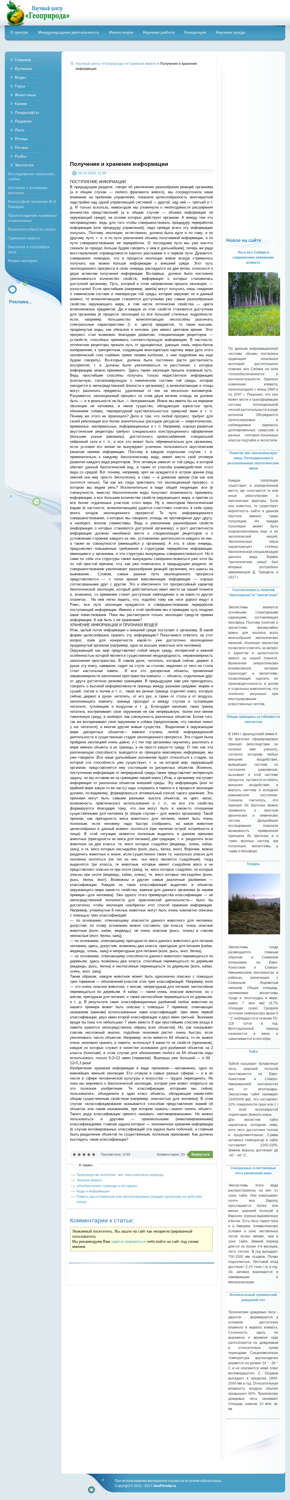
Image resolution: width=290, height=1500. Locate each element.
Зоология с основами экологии (27, 190)
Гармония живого (24, 238)
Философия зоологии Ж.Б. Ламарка (32, 204)
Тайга (253, 1051)
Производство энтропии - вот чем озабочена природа (119, 1175)
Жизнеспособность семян (32, 229)
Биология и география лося (29, 249)
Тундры (253, 864)
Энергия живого (89, 1180)
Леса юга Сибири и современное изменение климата (253, 257)
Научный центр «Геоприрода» (38, 12)
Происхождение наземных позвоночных (32, 218)
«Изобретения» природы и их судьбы (106, 1186)
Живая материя (22, 260)
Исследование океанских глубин (31, 176)
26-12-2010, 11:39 (92, 173)
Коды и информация (93, 1191)
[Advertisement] (141, 116)
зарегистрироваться (128, 1241)
